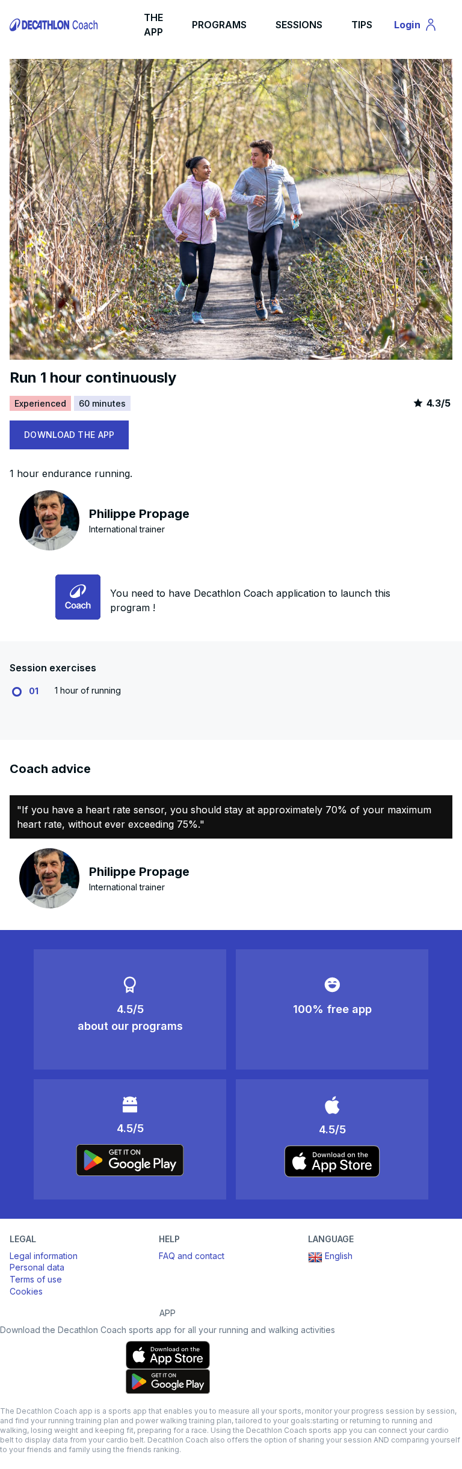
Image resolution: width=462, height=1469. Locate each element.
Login (421, 27)
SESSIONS (299, 25)
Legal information (44, 1256)
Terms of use (36, 1279)
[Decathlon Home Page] (55, 25)
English (339, 1256)
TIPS (361, 25)
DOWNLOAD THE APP (69, 435)
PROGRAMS (219, 25)
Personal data (37, 1267)
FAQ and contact (191, 1256)
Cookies (26, 1291)
